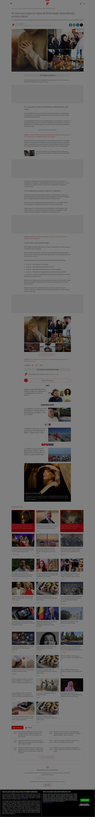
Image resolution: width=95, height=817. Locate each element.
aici (11, 808)
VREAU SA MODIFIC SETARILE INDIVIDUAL (84, 804)
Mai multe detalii (24, 798)
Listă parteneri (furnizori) (48, 802)
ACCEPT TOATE (84, 800)
